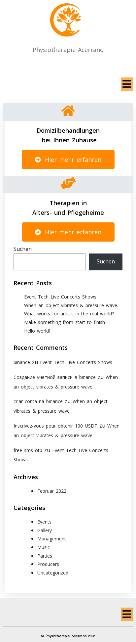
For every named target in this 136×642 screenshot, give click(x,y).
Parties (44, 556)
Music (43, 547)
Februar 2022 (51, 491)
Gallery (44, 530)
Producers (48, 564)
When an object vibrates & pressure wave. (71, 305)
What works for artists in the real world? (69, 313)
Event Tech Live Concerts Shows (60, 297)
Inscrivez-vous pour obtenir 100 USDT (55, 426)
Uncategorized (52, 573)
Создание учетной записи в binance (55, 377)
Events (44, 522)
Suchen (23, 248)
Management (51, 538)
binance (22, 362)
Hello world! (37, 331)
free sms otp (28, 450)
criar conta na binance (38, 401)
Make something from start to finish (64, 322)
